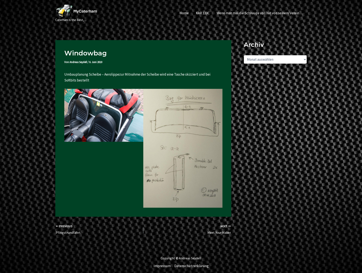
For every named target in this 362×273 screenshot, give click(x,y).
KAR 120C (202, 13)
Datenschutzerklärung (191, 266)
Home (184, 13)
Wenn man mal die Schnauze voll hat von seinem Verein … (260, 13)
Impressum (162, 266)
